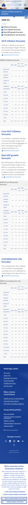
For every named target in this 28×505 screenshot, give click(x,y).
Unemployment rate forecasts (14, 35)
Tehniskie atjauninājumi (11, 401)
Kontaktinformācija (10, 383)
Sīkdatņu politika (9, 421)
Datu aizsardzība (9, 414)
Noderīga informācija (10, 378)
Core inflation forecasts (12, 30)
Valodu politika (8, 426)
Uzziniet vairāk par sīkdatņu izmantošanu (15, 494)
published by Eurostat (11, 55)
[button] (25, 2)
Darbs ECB (7, 375)
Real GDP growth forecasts (13, 32)
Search (20, 5)
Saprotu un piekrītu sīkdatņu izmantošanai (15, 498)
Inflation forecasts (10, 27)
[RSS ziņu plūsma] (14, 445)
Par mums (7, 373)
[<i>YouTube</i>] (18, 441)
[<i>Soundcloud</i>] (22, 441)
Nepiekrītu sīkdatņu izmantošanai (15, 502)
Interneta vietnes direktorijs (11, 430)
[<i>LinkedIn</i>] (10, 441)
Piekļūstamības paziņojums (12, 423)
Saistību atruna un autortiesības (14, 398)
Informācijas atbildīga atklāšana (14, 404)
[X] (6, 441)
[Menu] (25, 5)
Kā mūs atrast (8, 386)
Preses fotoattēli (9, 381)
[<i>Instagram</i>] (14, 441)
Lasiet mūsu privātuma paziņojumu (15, 491)
